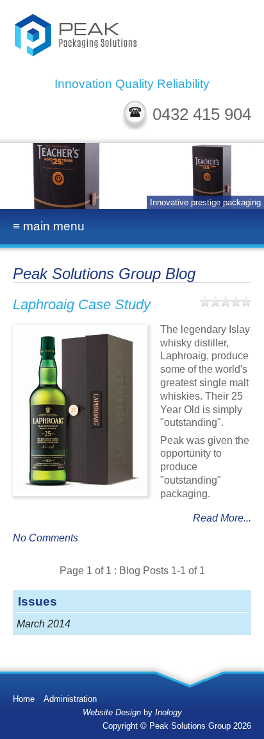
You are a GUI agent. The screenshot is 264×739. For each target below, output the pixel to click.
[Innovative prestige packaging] (132, 176)
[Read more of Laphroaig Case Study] (80, 410)
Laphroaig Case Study (82, 304)
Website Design (112, 712)
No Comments (45, 537)
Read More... (222, 518)
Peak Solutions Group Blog (104, 273)
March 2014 (43, 623)
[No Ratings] (225, 301)
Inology (168, 712)
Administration (70, 699)
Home (24, 699)
